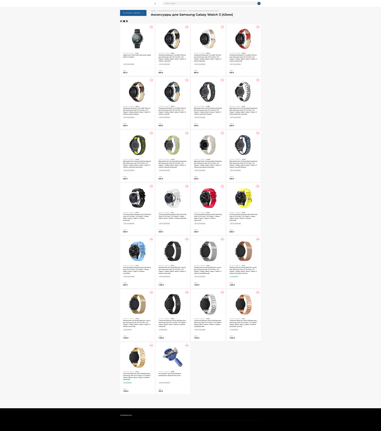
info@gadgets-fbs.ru (126, 415)
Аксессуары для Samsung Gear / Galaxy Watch (172, 11)
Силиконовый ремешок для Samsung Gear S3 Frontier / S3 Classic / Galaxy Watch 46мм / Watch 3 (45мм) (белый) (172, 216)
